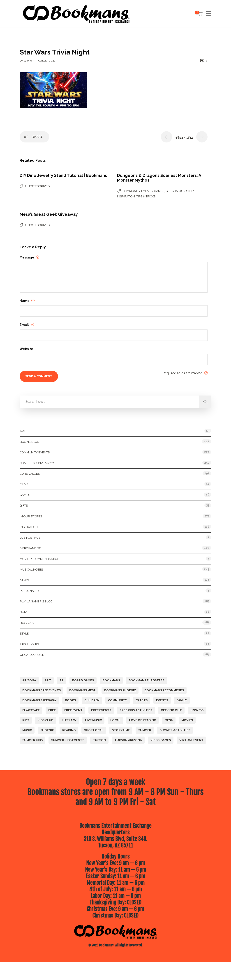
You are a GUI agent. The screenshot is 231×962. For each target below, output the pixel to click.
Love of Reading (142, 720)
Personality (30, 590)
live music (93, 720)
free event (73, 710)
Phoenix (47, 730)
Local (115, 720)
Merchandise (30, 548)
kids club (45, 720)
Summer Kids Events (67, 740)
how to (197, 710)
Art (22, 431)
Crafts (142, 700)
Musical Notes (31, 569)
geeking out (171, 710)
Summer (144, 730)
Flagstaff (31, 710)
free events (101, 710)
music (27, 730)
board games (83, 680)
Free (52, 710)
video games (160, 740)
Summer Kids (32, 740)
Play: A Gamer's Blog (36, 601)
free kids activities (136, 710)
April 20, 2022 (46, 60)
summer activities (175, 730)
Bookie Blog (29, 441)
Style (24, 633)
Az (62, 680)
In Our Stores (186, 191)
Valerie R (29, 60)
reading (69, 730)
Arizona (29, 680)
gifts (170, 191)
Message (27, 257)
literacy (69, 720)
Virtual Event (191, 740)
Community (117, 700)
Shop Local (93, 730)
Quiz (23, 612)
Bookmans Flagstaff (146, 680)
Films (24, 484)
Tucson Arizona (128, 740)
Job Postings (30, 537)
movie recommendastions (40, 559)
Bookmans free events (41, 690)
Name (25, 301)
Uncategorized (37, 186)
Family (182, 700)
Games (159, 191)
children (91, 700)
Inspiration (126, 196)
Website (26, 349)
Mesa (169, 720)
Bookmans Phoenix (120, 690)
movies (187, 720)
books (70, 700)
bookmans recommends (164, 690)
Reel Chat (27, 622)
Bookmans (111, 680)
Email (25, 325)
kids (25, 720)
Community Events (137, 191)
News (24, 580)
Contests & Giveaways (37, 463)
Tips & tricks (145, 196)
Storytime (121, 730)
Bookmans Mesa (82, 690)
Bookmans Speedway (39, 700)
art (48, 680)
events (162, 700)
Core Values (30, 473)
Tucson (99, 740)
